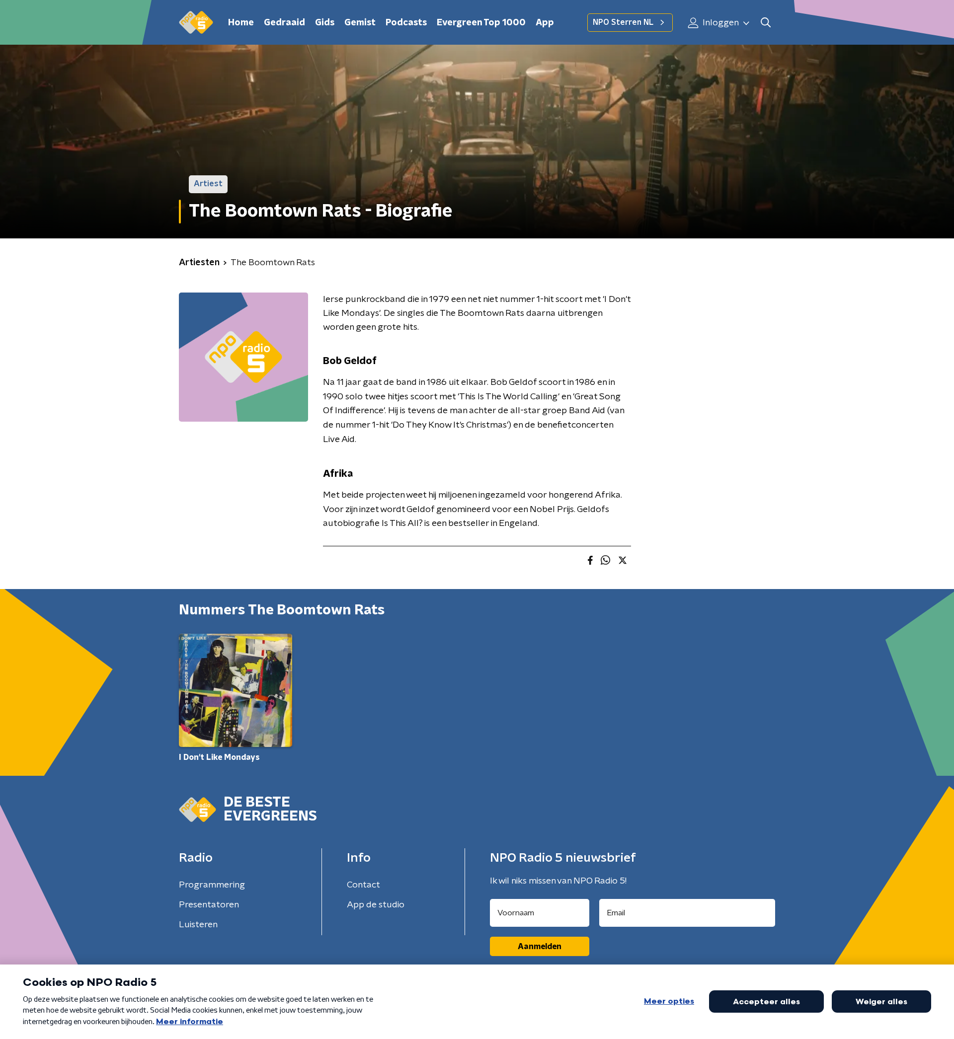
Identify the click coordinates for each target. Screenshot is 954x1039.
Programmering (212, 885)
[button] (765, 22)
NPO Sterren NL (623, 22)
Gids (324, 22)
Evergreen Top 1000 (481, 22)
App (545, 22)
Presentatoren (209, 904)
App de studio (375, 904)
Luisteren (198, 924)
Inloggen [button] (720, 22)
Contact (363, 885)
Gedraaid (284, 22)
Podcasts (406, 22)
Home (241, 22)
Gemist (360, 22)
